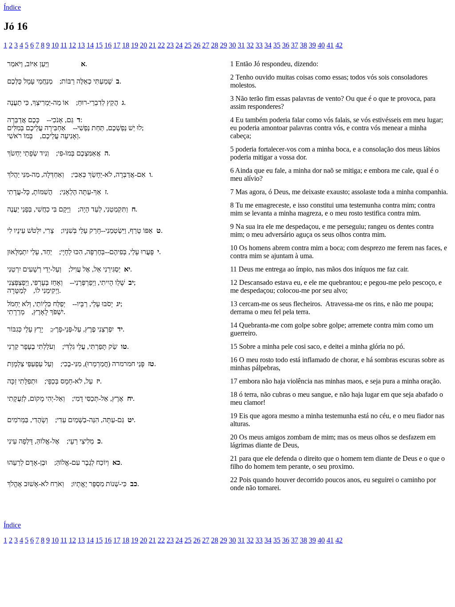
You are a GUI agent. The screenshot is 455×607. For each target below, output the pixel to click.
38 (303, 45)
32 (250, 45)
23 (170, 45)
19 (134, 45)
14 (90, 45)
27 (205, 45)
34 (267, 45)
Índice (12, 7)
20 (143, 45)
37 (294, 45)
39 (312, 45)
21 (152, 45)
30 (232, 45)
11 (63, 45)
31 (241, 45)
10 (55, 45)
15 (99, 45)
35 (276, 45)
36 (285, 45)
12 (72, 45)
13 (81, 45)
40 (321, 45)
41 (330, 45)
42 (339, 45)
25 (188, 45)
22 (161, 45)
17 (116, 45)
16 (108, 45)
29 (223, 45)
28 (214, 45)
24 (179, 45)
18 (125, 45)
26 (196, 45)
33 (259, 45)
